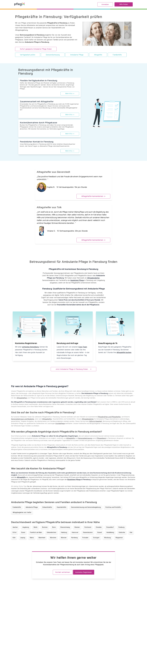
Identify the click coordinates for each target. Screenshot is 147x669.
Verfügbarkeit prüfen (27, 55)
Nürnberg (74, 537)
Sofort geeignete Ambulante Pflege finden (36, 49)
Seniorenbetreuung (53, 55)
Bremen (77, 527)
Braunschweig (65, 527)
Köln (14, 537)
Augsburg (25, 527)
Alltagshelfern (22, 398)
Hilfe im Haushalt (95, 421)
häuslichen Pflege (77, 280)
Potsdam (85, 537)
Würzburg (107, 537)
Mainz (32, 537)
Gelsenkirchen (51, 532)
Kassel (99, 532)
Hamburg (64, 532)
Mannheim (42, 537)
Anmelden (105, 4)
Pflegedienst (101, 438)
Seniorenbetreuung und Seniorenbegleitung (86, 507)
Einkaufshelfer (47, 507)
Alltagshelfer (47, 419)
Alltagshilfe (98, 55)
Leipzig (22, 537)
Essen (23, 532)
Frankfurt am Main (36, 532)
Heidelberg (110, 532)
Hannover (75, 532)
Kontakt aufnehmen (62, 572)
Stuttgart (96, 537)
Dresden (99, 527)
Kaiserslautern (88, 532)
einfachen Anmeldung (30, 347)
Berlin (35, 527)
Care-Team (82, 347)
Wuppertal (119, 537)
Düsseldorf (110, 527)
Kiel (131, 532)
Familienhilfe (117, 55)
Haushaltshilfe (61, 507)
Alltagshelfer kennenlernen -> (93, 196)
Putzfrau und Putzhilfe (113, 507)
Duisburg (121, 527)
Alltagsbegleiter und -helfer (22, 512)
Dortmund (87, 527)
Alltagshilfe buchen (124, 352)
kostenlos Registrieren (83, 572)
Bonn (54, 527)
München (53, 537)
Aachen (15, 527)
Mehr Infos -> (69, 93)
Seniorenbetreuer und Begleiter (22, 419)
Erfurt (14, 532)
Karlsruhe (122, 532)
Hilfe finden (123, 4)
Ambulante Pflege (76, 55)
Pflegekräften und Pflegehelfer (109, 417)
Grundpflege (60, 423)
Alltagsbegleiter (93, 278)
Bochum (45, 527)
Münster (63, 537)
